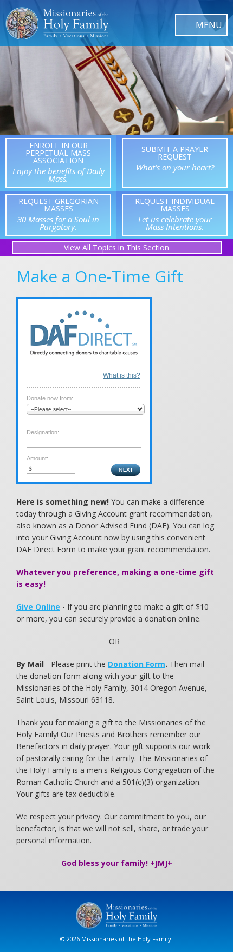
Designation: (43, 432)
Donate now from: (50, 398)
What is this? (121, 375)
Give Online (38, 606)
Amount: (37, 458)
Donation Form (136, 664)
